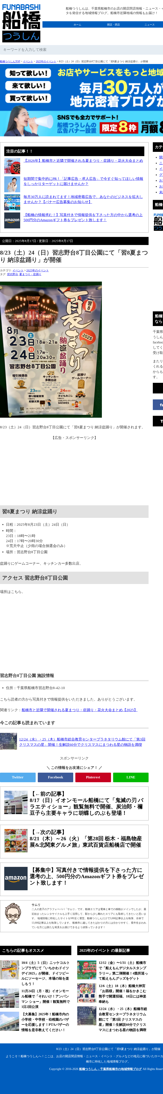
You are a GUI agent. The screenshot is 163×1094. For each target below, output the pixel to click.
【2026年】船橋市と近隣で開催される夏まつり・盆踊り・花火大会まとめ (83, 161)
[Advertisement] (74, 470)
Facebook (55, 777)
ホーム (77, 24)
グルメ (77, 31)
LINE (130, 777)
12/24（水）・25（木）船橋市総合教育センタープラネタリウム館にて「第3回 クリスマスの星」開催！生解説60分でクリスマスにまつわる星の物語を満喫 (123, 1019)
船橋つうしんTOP (10, 61)
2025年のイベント (46, 61)
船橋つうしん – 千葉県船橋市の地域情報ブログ (110, 1069)
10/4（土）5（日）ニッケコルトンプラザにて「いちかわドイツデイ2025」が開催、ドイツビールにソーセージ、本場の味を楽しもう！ (45, 973)
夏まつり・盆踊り (30, 274)
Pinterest (93, 777)
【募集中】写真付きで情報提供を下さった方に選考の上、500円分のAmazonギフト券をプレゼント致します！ (87, 876)
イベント (28, 61)
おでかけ (113, 31)
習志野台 (12, 274)
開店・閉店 (113, 24)
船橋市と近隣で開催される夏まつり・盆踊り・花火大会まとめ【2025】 (80, 710)
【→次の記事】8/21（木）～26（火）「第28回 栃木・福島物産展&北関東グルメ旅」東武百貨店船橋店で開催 (86, 838)
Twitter (18, 777)
